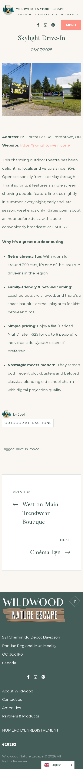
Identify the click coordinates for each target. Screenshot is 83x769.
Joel (21, 414)
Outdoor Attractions (27, 423)
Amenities (11, 708)
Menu (71, 25)
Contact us (12, 699)
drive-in (22, 449)
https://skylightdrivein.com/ (45, 145)
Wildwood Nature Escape (40, 9)
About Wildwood (17, 691)
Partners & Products (20, 716)
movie (34, 449)
